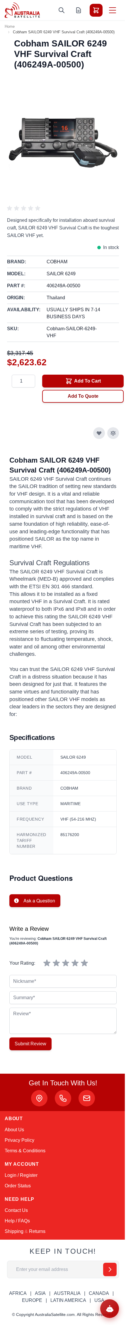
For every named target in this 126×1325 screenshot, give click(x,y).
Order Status (18, 1185)
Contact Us (16, 1210)
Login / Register (21, 1175)
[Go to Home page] (22, 10)
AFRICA (18, 1293)
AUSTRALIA (67, 1293)
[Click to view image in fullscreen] (63, 140)
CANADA (99, 1293)
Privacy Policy (19, 1140)
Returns (37, 1231)
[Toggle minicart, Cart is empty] (96, 10)
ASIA (40, 1293)
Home (10, 26)
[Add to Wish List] (99, 433)
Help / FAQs (17, 1220)
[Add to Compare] (113, 433)
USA (99, 1300)
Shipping (14, 1231)
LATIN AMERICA (68, 1300)
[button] (24, 208)
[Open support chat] (109, 1308)
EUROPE (32, 1300)
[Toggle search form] (61, 10)
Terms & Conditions (25, 1150)
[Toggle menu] (112, 10)
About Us (14, 1129)
